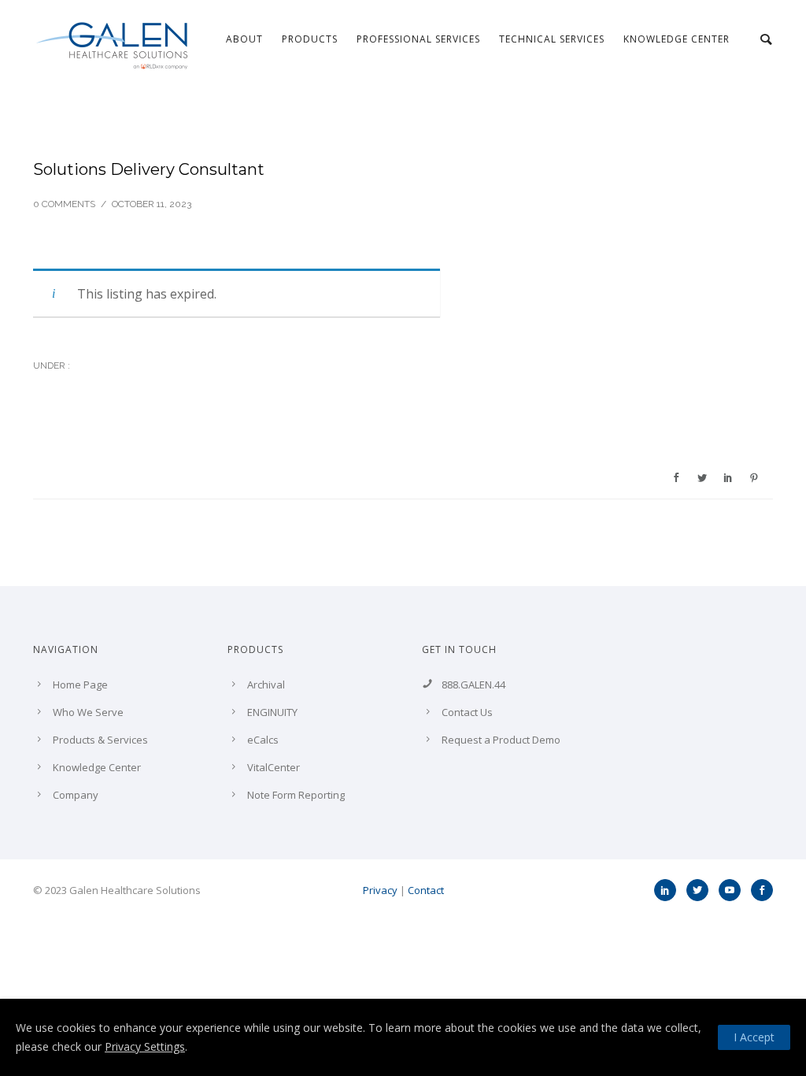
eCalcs (263, 740)
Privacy (380, 890)
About (244, 39)
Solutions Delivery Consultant (148, 169)
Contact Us (467, 712)
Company (75, 795)
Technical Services (551, 39)
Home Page (80, 684)
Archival (266, 684)
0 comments (64, 204)
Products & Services (100, 740)
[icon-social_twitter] (701, 890)
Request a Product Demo (501, 740)
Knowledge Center (676, 39)
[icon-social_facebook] (762, 890)
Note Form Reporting (296, 795)
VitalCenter (273, 767)
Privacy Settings (145, 1046)
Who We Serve (88, 712)
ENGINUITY (272, 712)
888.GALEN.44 (473, 684)
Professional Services (418, 39)
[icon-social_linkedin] (669, 890)
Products (310, 39)
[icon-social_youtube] (734, 890)
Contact (426, 890)
